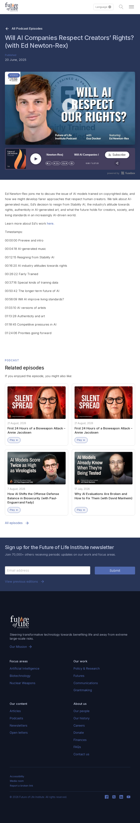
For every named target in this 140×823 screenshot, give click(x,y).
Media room (17, 780)
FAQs (77, 747)
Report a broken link (21, 785)
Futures (78, 676)
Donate (78, 732)
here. (50, 223)
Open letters (19, 732)
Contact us (81, 754)
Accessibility (17, 776)
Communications (85, 683)
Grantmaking (82, 690)
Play (12, 439)
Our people (81, 711)
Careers (79, 725)
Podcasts (16, 718)
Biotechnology (20, 676)
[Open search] (121, 7)
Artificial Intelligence (24, 668)
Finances (80, 740)
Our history (81, 718)
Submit (115, 570)
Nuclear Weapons (22, 683)
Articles (15, 711)
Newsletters (18, 725)
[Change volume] (71, 163)
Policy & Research (86, 668)
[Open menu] (131, 7)
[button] (103, 7)
